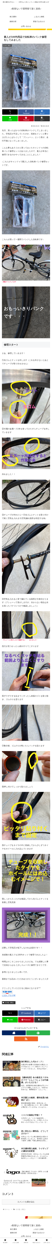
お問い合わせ (26, 1236)
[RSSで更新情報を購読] (26, 1038)
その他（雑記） (10, 1002)
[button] (42, 118)
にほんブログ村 (8, 995)
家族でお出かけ (39, 1233)
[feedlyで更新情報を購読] (38, 1032)
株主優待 (13, 1229)
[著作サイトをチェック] (14, 1032)
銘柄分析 (13, 1233)
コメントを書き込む (26, 1202)
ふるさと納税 (38, 1229)
